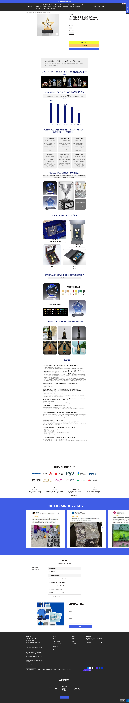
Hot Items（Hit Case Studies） (41, 6)
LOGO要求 (74, 643)
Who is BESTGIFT (52, 571)
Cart (102, 6)
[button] (125, 3)
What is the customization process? (55, 589)
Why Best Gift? (55, 646)
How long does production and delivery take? (57, 585)
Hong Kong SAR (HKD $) (30, 669)
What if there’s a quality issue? (54, 596)
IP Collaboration (75, 4)
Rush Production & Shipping (41, 8)
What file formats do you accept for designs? (57, 592)
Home (27, 12)
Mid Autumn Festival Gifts (51, 8)
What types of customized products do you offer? (58, 578)
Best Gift (71, 14)
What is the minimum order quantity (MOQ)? (57, 582)
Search (95, 6)
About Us (54, 638)
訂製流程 (73, 638)
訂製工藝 (73, 641)
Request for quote (84, 45)
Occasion (49, 6)
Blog (54, 649)
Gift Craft (54, 6)
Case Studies (65, 6)
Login (99, 6)
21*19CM (71, 33)
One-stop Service (68, 4)
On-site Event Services (59, 4)
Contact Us (72, 6)
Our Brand (64, 697)
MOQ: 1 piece (77, 6)
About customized (35, 569)
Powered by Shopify (68, 669)
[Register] (101, 642)
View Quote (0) (127, 8)
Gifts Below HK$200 (44, 4)
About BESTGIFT (35, 567)
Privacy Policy (55, 644)
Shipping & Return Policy (57, 643)
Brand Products (82, 4)
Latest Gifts (51, 4)
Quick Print (60, 6)
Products (37, 4)
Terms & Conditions (56, 641)
